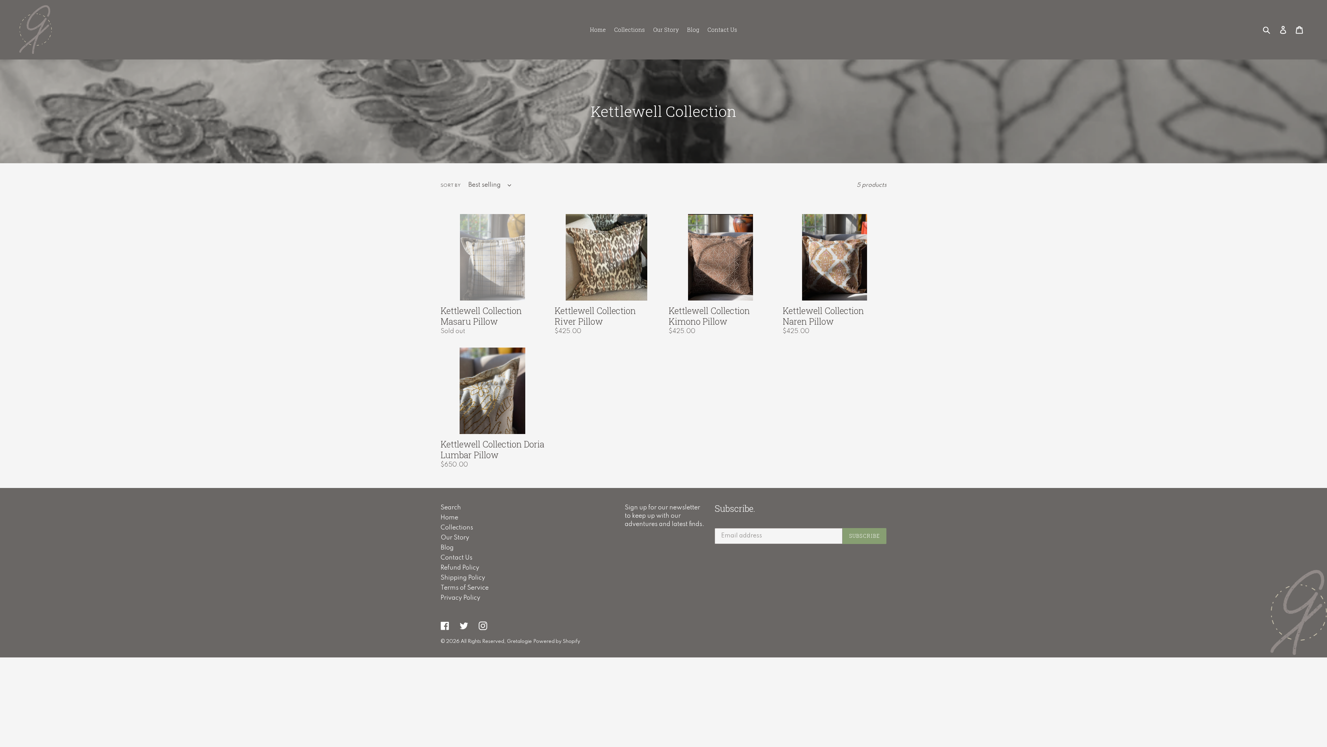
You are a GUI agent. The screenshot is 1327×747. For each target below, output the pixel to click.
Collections (457, 528)
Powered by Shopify (556, 641)
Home (449, 518)
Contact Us (456, 558)
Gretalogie (519, 641)
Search (451, 508)
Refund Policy (460, 568)
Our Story (455, 538)
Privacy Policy (460, 598)
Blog (447, 548)
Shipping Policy (463, 578)
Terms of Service (465, 588)
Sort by (451, 185)
